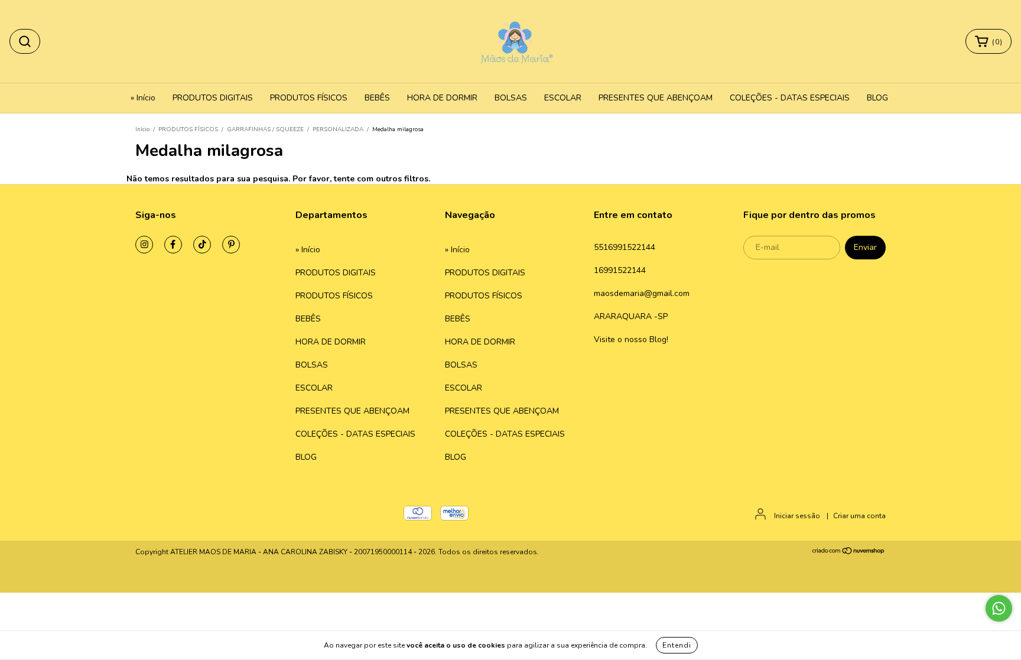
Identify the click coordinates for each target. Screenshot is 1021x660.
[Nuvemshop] (849, 552)
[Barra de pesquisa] (24, 41)
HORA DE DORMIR (442, 97)
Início (142, 129)
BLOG (877, 97)
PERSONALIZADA (338, 129)
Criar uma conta (859, 516)
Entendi (676, 645)
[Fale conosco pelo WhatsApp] (999, 608)
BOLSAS (511, 97)
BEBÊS (377, 97)
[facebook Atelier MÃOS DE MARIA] (173, 244)
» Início (143, 97)
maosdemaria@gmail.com (642, 293)
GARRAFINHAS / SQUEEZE (265, 129)
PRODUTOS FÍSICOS (308, 97)
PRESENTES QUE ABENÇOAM (656, 97)
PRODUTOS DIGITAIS (213, 97)
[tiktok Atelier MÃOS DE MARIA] (202, 244)
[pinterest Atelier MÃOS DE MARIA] (231, 244)
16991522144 (620, 270)
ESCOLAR (562, 97)
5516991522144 (624, 247)
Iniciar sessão (797, 516)
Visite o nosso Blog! (631, 339)
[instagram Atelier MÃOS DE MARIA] (144, 244)
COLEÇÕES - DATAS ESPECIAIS (790, 97)
